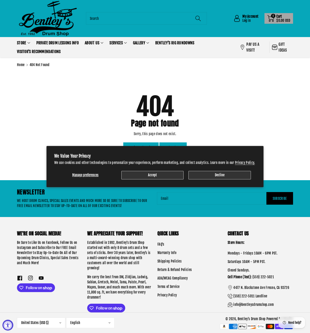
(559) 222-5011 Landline (250, 296)
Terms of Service (168, 287)
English (75, 323)
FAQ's (160, 244)
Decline (220, 175)
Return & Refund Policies (174, 270)
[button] (278, 18)
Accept (152, 175)
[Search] (197, 18)
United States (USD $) (35, 323)
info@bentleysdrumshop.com (253, 304)
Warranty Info (166, 253)
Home (20, 65)
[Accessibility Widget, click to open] (7, 325)
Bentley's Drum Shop (252, 319)
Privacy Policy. (245, 163)
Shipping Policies (169, 261)
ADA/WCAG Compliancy (172, 278)
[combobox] (146, 18)
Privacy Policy (167, 295)
